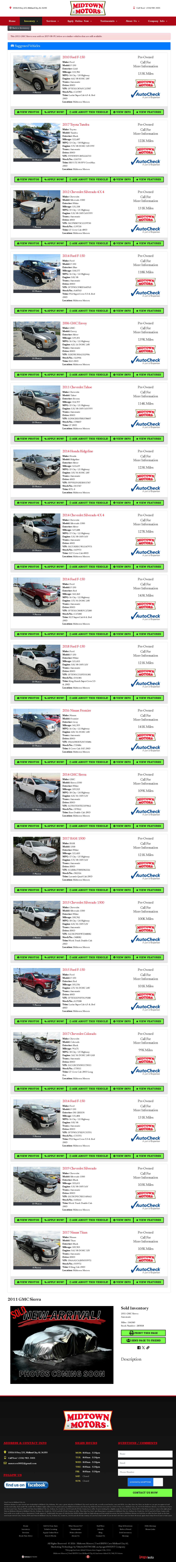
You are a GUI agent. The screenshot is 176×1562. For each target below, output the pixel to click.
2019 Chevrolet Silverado (79, 1168)
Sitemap (125, 1536)
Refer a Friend (125, 1529)
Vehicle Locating (50, 1529)
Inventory (30, 21)
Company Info (157, 21)
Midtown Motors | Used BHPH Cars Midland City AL (102, 1544)
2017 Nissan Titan (74, 1232)
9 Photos (37, 93)
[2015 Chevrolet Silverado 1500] (36, 918)
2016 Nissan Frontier (76, 710)
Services (51, 21)
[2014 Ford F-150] (36, 272)
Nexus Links (150, 1529)
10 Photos (37, 160)
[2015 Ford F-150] (36, 986)
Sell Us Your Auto (50, 1526)
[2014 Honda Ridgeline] (36, 467)
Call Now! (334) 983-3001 (148, 8)
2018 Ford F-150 (73, 646)
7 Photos (37, 227)
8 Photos (37, 1268)
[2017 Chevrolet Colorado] (36, 1050)
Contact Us (100, 1536)
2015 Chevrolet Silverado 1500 (83, 902)
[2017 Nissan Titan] (36, 1248)
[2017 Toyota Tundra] (36, 140)
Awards (100, 1529)
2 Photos (37, 938)
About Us (132, 21)
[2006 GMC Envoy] (36, 339)
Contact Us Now (145, 1492)
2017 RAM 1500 (73, 838)
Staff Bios (100, 1526)
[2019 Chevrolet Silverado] (36, 1184)
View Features (150, 112)
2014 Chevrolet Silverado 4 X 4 (83, 515)
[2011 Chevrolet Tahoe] (36, 403)
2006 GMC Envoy (74, 323)
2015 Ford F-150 (73, 970)
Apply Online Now (78, 21)
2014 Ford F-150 (73, 256)
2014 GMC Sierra (74, 774)
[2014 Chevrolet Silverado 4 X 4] (36, 531)
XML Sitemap (150, 1526)
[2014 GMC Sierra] (36, 790)
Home (12, 21)
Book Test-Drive (25, 1536)
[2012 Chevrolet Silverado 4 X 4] (36, 208)
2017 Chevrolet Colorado (79, 1034)
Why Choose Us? (75, 1526)
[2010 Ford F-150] (36, 73)
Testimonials (108, 21)
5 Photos (37, 874)
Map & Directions (125, 1526)
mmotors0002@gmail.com (22, 1463)
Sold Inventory (125, 1533)
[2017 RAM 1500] (36, 854)
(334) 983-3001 (26, 1458)
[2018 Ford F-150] (36, 662)
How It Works (50, 1536)
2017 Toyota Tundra (75, 124)
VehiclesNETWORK (86, 1547)
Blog (100, 1533)
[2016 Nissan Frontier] (36, 726)
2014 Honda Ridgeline (77, 451)
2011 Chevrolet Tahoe (77, 387)
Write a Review (76, 1533)
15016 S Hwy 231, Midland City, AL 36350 (30, 8)
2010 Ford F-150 (73, 57)
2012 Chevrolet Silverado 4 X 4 (83, 192)
